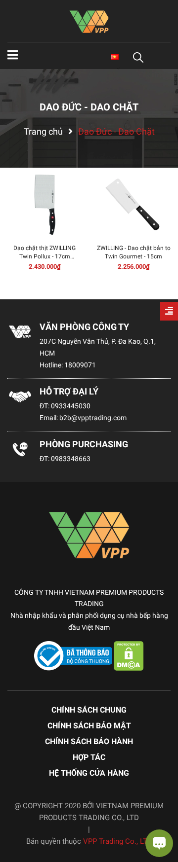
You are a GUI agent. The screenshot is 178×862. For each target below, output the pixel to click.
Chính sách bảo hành (89, 741)
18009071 (80, 365)
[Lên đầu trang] (17, 815)
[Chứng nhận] (74, 655)
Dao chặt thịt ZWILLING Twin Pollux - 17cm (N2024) (44, 256)
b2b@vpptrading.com (93, 418)
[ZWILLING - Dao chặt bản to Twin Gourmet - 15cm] (133, 205)
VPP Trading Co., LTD (117, 841)
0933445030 (70, 406)
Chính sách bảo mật (89, 725)
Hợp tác (89, 757)
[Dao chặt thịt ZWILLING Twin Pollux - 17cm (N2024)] (44, 205)
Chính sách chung (89, 710)
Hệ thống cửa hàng (89, 773)
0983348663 (70, 459)
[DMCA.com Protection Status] (129, 655)
